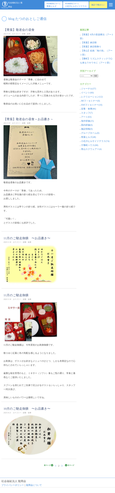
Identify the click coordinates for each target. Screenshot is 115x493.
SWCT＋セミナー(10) (91, 105)
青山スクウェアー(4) (91, 149)
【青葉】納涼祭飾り (91, 46)
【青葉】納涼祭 (89, 42)
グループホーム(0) (90, 133)
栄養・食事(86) (88, 109)
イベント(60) (87, 92)
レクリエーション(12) (92, 97)
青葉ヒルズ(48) (88, 137)
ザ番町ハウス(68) (89, 145)
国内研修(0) (87, 125)
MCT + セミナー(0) (90, 101)
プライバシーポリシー (12, 485)
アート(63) (86, 117)
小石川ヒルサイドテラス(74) (95, 141)
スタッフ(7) (87, 113)
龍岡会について (34, 485)
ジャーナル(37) (88, 88)
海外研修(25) (87, 121)
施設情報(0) (87, 129)
